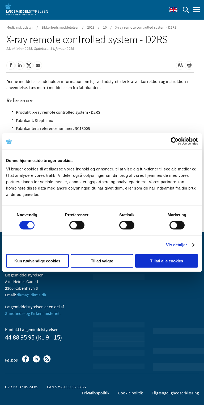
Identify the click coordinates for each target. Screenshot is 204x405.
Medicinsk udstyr (19, 27)
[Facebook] (26, 361)
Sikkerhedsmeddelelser (60, 27)
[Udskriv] (189, 65)
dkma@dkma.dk (31, 294)
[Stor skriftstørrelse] (180, 65)
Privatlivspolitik (95, 392)
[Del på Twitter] (28, 65)
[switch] (76, 225)
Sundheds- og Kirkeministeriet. (33, 313)
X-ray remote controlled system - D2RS (145, 27)
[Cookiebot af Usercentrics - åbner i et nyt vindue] (174, 141)
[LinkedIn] (37, 361)
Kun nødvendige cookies (37, 260)
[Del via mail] (37, 65)
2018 (91, 27)
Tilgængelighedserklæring (175, 392)
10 (105, 27)
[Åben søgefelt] (186, 10)
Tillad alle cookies (166, 260)
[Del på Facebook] (10, 65)
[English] (173, 9)
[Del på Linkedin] (19, 65)
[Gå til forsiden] (26, 9)
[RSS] (47, 361)
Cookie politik (130, 392)
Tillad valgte (102, 260)
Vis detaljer (176, 245)
